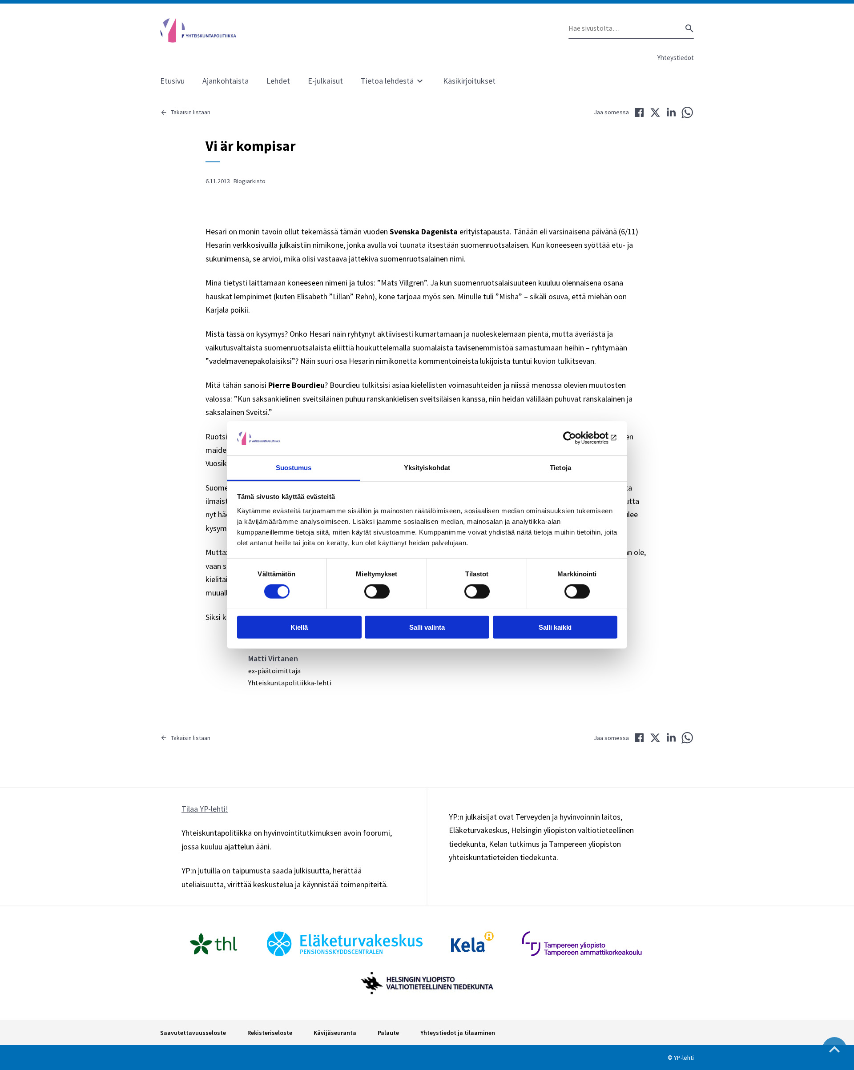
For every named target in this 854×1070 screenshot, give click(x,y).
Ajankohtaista (225, 81)
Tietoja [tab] (560, 467)
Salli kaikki (555, 627)
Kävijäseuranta (335, 1033)
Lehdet (278, 81)
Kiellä (299, 627)
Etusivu (172, 81)
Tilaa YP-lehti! (204, 809)
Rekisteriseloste (269, 1033)
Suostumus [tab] (294, 467)
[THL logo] (213, 943)
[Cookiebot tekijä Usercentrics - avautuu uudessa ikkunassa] (578, 438)
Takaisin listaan (190, 112)
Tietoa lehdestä (387, 81)
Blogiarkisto (250, 181)
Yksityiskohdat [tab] (427, 467)
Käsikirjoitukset (469, 81)
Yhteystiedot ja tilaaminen (457, 1033)
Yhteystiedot (675, 57)
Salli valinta (427, 627)
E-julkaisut (325, 81)
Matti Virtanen (273, 658)
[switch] (377, 591)
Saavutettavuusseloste (193, 1033)
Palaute (388, 1033)
